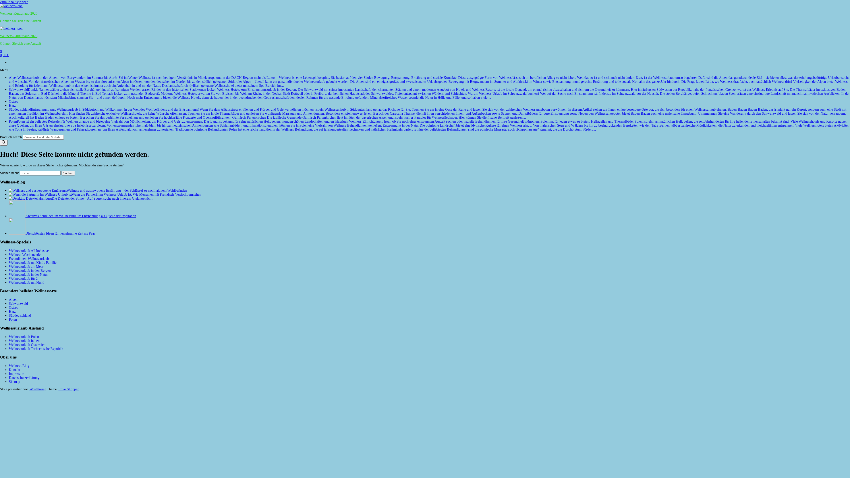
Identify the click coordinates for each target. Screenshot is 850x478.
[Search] (4, 143)
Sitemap (14, 382)
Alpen (429, 81)
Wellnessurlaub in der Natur (28, 274)
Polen (429, 125)
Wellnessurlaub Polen (24, 337)
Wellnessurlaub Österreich (27, 345)
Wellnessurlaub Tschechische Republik (36, 349)
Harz (12, 105)
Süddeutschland (427, 113)
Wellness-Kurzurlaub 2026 (18, 13)
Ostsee (13, 101)
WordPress (36, 389)
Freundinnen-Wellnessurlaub (29, 258)
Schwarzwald (429, 93)
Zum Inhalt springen (14, 2)
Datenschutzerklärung (24, 378)
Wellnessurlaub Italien (24, 341)
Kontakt (14, 370)
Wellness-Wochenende (25, 254)
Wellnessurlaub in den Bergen (30, 270)
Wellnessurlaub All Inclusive (29, 250)
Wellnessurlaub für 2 (23, 278)
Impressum (16, 374)
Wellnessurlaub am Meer (26, 266)
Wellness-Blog (19, 366)
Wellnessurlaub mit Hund (26, 282)
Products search (11, 137)
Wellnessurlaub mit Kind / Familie (32, 262)
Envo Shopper (68, 389)
